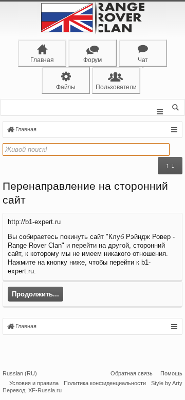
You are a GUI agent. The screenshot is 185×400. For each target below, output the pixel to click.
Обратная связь (131, 373)
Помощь (171, 373)
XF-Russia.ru (45, 390)
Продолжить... (35, 294)
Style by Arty (166, 383)
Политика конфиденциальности (105, 383)
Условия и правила (34, 383)
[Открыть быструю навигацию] (174, 130)
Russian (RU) (20, 373)
